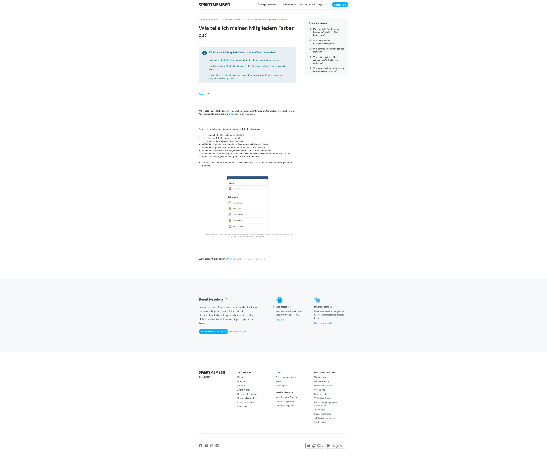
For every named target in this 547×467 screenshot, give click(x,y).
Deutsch (206, 376)
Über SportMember (267, 4)
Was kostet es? (307, 4)
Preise (279, 319)
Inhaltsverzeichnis (245, 402)
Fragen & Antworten (208, 19)
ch (323, 4)
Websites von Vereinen (286, 397)
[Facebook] (200, 445)
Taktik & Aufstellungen (324, 418)
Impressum (242, 406)
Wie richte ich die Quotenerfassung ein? (323, 42)
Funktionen (288, 4)
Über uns (241, 381)
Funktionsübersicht (323, 323)
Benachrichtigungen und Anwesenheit (325, 404)
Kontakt (241, 377)
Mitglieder (225, 60)
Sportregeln (281, 385)
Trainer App (319, 409)
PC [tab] (208, 94)
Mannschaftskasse (322, 414)
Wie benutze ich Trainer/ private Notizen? (328, 50)
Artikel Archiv (243, 389)
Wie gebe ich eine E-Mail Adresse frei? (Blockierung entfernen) (325, 60)
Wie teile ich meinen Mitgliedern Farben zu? (266, 19)
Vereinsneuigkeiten (285, 401)
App (232, 114)
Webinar (280, 381)
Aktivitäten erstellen (220, 75)
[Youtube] (206, 445)
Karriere (241, 385)
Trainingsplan (320, 377)
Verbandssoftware (322, 398)
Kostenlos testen (238, 331)
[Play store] (335, 446)
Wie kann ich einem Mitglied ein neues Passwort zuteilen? (328, 69)
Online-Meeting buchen (212, 331)
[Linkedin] (217, 445)
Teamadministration (231, 19)
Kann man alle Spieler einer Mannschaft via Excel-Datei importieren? (326, 32)
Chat (272, 66)
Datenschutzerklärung (247, 394)
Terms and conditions (247, 398)
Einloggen (339, 4)
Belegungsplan (321, 394)
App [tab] (201, 94)
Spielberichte (320, 422)
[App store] (315, 446)
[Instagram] (211, 445)
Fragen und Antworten (286, 377)
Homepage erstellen (323, 385)
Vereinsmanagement (285, 405)
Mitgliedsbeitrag (321, 381)
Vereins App (319, 389)
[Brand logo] (214, 5)
